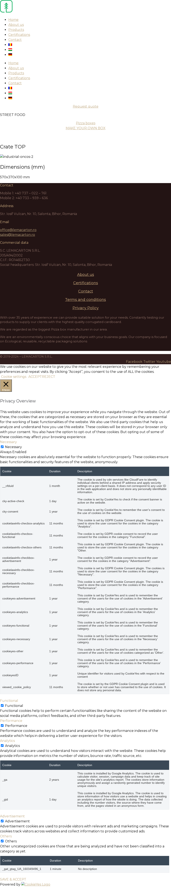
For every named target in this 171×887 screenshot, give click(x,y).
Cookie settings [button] (13, 377)
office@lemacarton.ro (18, 230)
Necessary (13, 447)
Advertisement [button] (12, 816)
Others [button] (6, 836)
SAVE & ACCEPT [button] (13, 879)
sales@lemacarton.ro (17, 235)
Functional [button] (9, 701)
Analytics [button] (7, 741)
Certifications (19, 35)
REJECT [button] (48, 377)
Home (13, 20)
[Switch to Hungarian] (10, 50)
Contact (15, 40)
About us (16, 25)
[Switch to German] (10, 55)
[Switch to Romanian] (10, 45)
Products (16, 30)
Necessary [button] (8, 442)
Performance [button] (11, 721)
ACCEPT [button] (35, 377)
